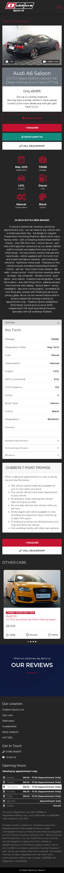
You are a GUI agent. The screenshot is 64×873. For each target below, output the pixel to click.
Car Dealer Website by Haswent (32, 870)
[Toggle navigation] (59, 7)
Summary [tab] (10, 322)
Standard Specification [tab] (16, 440)
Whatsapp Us (33, 137)
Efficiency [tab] (10, 455)
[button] (58, 45)
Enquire (33, 127)
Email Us (11, 757)
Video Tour (33, 118)
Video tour (52, 61)
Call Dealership (33, 146)
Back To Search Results (16, 21)
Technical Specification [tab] (16, 448)
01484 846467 (13, 751)
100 (11, 61)
